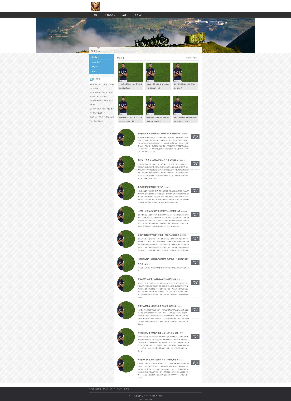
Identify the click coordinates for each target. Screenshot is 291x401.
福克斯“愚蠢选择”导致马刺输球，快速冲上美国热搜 (158, 235)
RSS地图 (152, 396)
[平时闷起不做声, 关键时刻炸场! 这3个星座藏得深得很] (126, 138)
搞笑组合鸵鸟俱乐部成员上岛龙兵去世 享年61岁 (157, 306)
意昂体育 (98, 389)
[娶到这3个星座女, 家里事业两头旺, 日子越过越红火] (126, 164)
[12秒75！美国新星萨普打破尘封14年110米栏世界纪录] (126, 215)
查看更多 (195, 136)
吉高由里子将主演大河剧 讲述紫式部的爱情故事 (157, 279)
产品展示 (124, 15)
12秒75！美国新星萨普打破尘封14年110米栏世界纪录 (159, 211)
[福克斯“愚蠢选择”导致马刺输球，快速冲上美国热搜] (126, 239)
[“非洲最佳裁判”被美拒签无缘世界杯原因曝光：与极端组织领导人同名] (126, 263)
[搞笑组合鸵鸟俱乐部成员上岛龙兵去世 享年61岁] (126, 310)
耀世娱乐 (119, 389)
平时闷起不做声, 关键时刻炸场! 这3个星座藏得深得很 (159, 134)
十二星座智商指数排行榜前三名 (150, 187)
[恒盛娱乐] (95, 10)
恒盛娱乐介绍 (110, 15)
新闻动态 (138, 15)
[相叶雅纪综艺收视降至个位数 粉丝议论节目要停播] (126, 337)
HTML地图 (158, 396)
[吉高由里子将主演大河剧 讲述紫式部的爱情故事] (126, 283)
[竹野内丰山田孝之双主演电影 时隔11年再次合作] (126, 364)
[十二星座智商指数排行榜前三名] (126, 191)
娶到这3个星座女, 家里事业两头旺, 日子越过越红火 (158, 160)
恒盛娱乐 (195, 58)
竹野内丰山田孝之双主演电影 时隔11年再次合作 (157, 360)
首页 (96, 15)
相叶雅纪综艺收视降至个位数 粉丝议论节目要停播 (158, 333)
